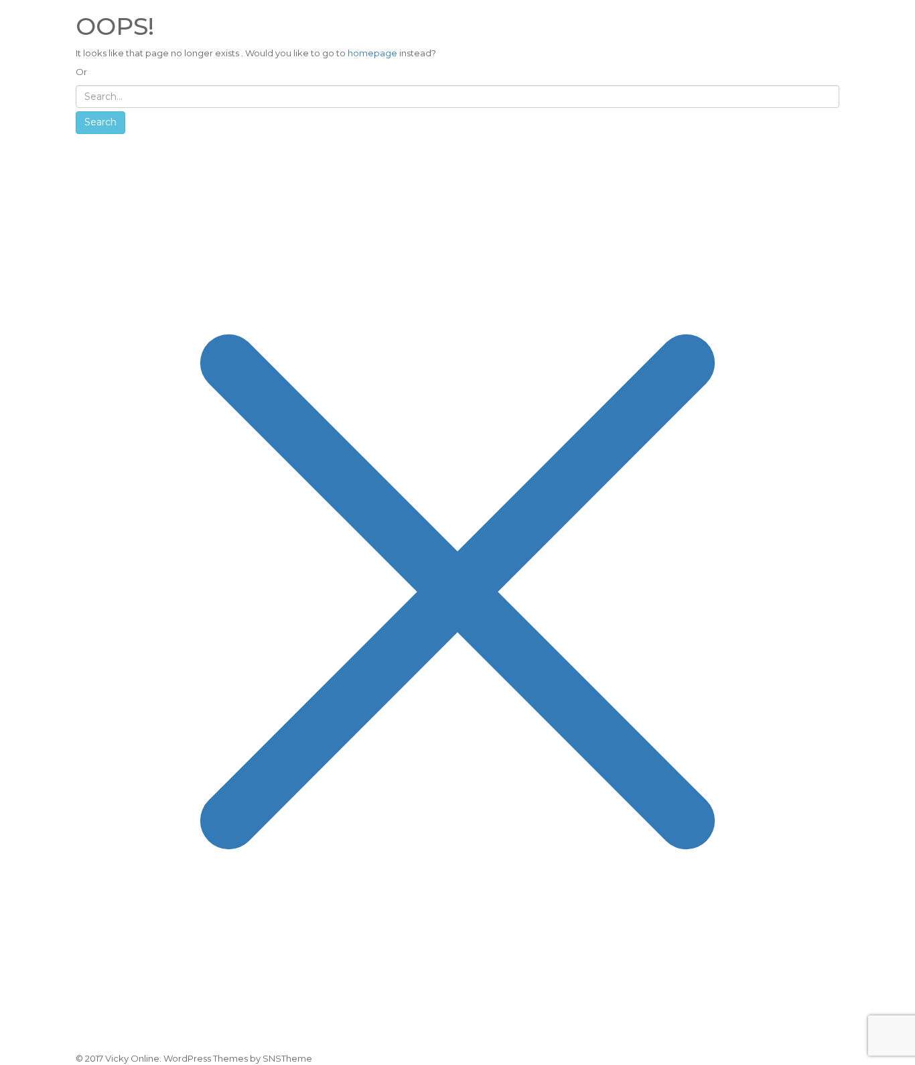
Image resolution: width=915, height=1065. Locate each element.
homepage (372, 53)
